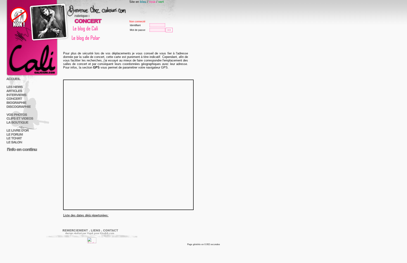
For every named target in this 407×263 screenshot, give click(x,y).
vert (161, 2)
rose (152, 2)
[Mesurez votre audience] (91, 242)
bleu (143, 2)
